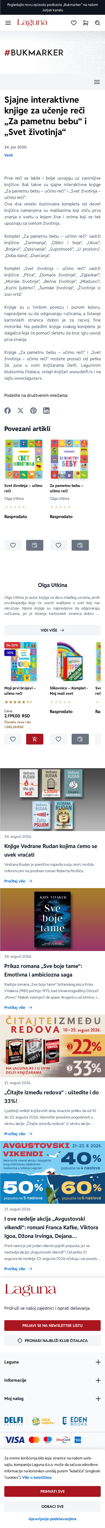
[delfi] (13, 1421)
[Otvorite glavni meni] (8, 23)
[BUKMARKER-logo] (34, 52)
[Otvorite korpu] (85, 23)
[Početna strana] (33, 23)
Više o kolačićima (37, 1477)
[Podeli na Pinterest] (33, 410)
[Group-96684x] (75, 1421)
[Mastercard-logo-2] (34, 1440)
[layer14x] (78, 1440)
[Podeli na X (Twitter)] (20, 410)
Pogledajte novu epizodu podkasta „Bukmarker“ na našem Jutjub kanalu (52, 7)
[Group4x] (48, 1440)
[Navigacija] (52, 82)
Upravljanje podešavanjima (52, 1518)
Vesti (8, 155)
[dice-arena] (43, 1421)
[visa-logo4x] (14, 1440)
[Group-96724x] (63, 1440)
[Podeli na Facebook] (7, 410)
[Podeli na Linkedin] (46, 410)
